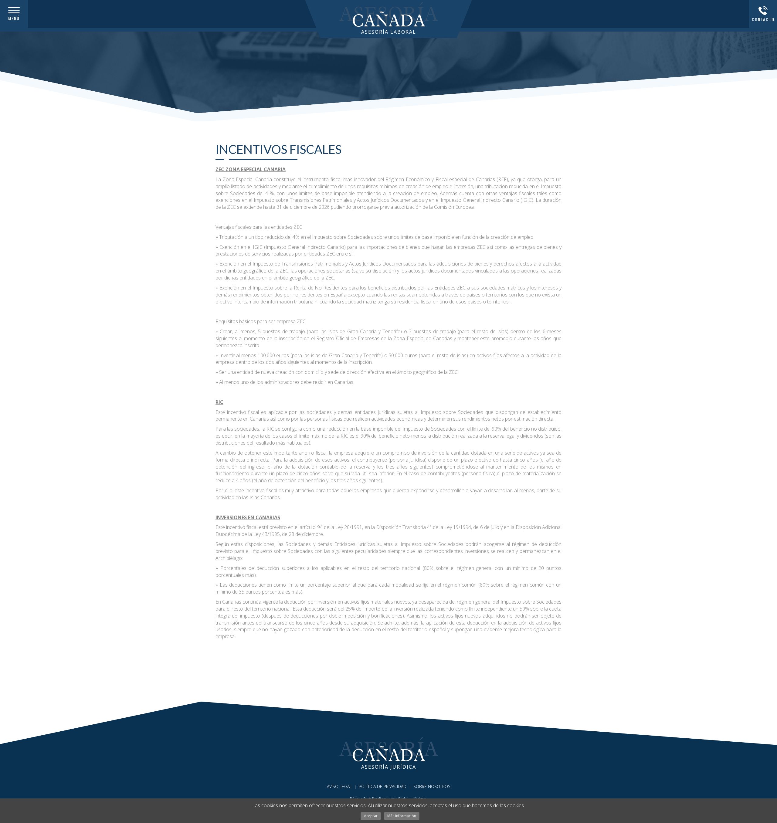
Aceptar (371, 815)
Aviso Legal (339, 786)
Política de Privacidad (382, 786)
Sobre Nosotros (431, 786)
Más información (401, 815)
